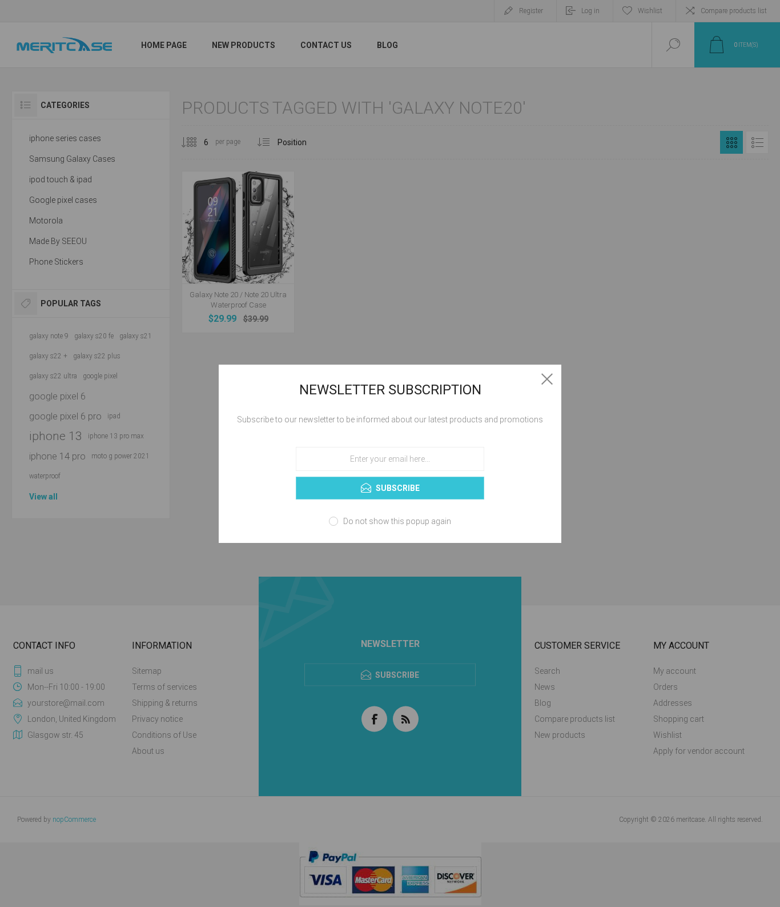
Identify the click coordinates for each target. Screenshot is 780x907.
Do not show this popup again (397, 521)
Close (547, 378)
